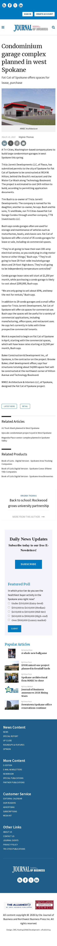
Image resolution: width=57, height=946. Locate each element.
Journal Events (10, 840)
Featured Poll (19, 584)
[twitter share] (10, 143)
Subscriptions (10, 811)
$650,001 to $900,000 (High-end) (30, 616)
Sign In (27, 14)
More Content (14, 760)
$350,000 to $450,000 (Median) (28, 607)
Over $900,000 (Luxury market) (29, 620)
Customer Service (17, 794)
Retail (25, 406)
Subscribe (28, 564)
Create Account (44, 14)
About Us (7, 832)
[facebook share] (17, 143)
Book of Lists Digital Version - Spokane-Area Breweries (27, 476)
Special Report (10, 736)
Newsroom (8, 774)
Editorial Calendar (12, 798)
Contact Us (8, 836)
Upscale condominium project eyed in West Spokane (26, 432)
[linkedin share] (4, 143)
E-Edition (7, 765)
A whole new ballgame (34, 653)
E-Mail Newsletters (12, 769)
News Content (14, 727)
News (5, 732)
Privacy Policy (10, 844)
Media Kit (7, 815)
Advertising (9, 807)
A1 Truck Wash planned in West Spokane (20, 428)
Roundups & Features (13, 744)
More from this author (26, 517)
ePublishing (46, 930)
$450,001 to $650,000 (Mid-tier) (29, 611)
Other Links (12, 827)
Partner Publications (13, 782)
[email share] (23, 143)
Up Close (7, 740)
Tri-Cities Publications (14, 849)
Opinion (7, 749)
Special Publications (13, 778)
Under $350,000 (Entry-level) (27, 603)
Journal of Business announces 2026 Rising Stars (34, 692)
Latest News (9, 406)
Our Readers (9, 803)
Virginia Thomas (26, 137)
